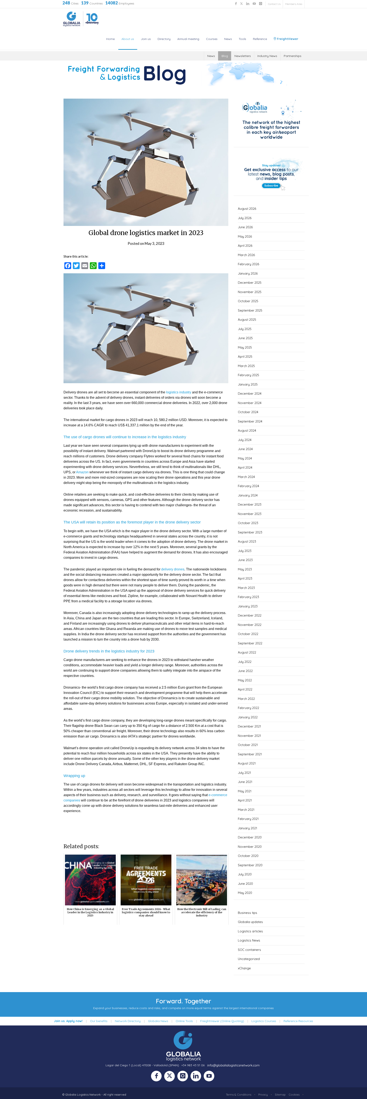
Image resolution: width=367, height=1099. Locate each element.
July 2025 (244, 329)
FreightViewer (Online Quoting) (222, 1021)
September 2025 (250, 310)
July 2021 (244, 773)
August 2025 (247, 320)
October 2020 (248, 856)
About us (127, 39)
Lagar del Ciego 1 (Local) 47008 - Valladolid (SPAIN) (142, 1065)
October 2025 (248, 301)
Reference (260, 39)
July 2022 (244, 662)
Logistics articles (250, 931)
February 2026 (248, 264)
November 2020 (250, 847)
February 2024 (248, 486)
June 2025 (245, 338)
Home (110, 39)
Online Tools (184, 1021)
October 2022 (248, 634)
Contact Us (274, 4)
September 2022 (250, 643)
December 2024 (249, 393)
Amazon (82, 472)
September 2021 (250, 754)
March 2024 (246, 477)
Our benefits (98, 1021)
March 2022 (246, 699)
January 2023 (248, 606)
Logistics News (249, 940)
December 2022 (249, 615)
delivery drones (172, 569)
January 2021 (247, 828)
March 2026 (246, 255)
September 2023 (250, 532)
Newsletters (242, 56)
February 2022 (248, 708)
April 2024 (245, 467)
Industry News (267, 56)
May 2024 (245, 458)
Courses (211, 39)
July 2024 (244, 440)
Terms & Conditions (238, 1094)
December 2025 (249, 283)
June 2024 (245, 449)
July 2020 (245, 874)
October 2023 (248, 523)
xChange (244, 968)
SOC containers (249, 950)
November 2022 (249, 625)
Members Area (293, 4)
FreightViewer (287, 39)
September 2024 (250, 421)
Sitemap (280, 1094)
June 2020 (245, 884)
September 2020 (250, 865)
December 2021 (249, 726)
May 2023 (245, 569)
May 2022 (245, 680)
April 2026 (245, 246)
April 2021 (245, 800)
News (228, 39)
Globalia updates (250, 922)
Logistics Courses (263, 1021)
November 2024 (249, 403)
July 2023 (244, 551)
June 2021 (245, 782)
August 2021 (247, 763)
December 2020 (250, 837)
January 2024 (248, 495)
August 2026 (247, 209)
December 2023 (249, 504)
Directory (164, 39)
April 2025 (245, 357)
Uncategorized (249, 959)
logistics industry (178, 392)
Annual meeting (188, 39)
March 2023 (246, 588)
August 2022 (247, 652)
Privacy (263, 1094)
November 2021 (249, 736)
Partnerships (292, 56)
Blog (225, 56)
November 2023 (249, 514)
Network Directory (128, 1021)
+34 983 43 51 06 (193, 1065)
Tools (242, 39)
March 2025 (246, 366)
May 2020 (245, 893)
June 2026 (245, 227)
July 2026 (244, 218)
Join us (146, 39)
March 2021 (246, 810)
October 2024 (248, 412)
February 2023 (248, 597)
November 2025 (249, 292)
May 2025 (245, 347)
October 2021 (248, 745)
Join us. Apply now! (68, 1021)
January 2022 (248, 717)
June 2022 (245, 671)
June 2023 (245, 560)
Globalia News (158, 1021)
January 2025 (248, 384)
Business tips (247, 913)
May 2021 (244, 791)
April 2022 (245, 689)
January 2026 (248, 273)
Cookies (294, 1094)
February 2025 (248, 375)
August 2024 (247, 430)
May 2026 (245, 236)
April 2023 (245, 578)
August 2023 (247, 541)
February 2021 (248, 819)
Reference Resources (298, 1021)
